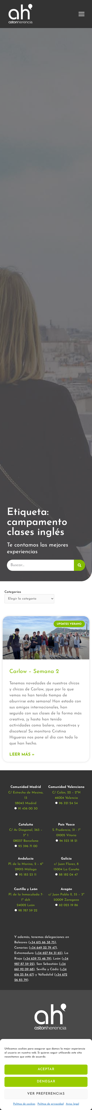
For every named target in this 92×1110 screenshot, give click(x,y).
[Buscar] (79, 565)
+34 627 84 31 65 (48, 953)
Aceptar (46, 1069)
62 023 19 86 (68, 905)
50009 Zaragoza (66, 900)
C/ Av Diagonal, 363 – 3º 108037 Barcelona (25, 835)
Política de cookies (24, 1104)
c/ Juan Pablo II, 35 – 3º (66, 894)
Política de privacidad (51, 1104)
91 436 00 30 (28, 808)
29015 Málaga (26, 869)
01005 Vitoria (66, 835)
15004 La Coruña (66, 869)
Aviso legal (72, 1104)
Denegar (46, 1081)
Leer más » (21, 755)
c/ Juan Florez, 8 (66, 864)
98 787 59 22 (27, 910)
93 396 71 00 (27, 846)
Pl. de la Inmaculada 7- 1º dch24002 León (25, 900)
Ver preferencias (46, 1094)
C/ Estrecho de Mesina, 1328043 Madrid (25, 798)
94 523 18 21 (68, 841)
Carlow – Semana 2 (34, 671)
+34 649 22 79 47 (43, 947)
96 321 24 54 (68, 803)
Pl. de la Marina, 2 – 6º (25, 864)
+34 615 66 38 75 (42, 942)
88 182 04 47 (68, 874)
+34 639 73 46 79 (37, 958)
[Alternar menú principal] (81, 14)
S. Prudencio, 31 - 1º (66, 830)
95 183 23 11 (27, 874)
